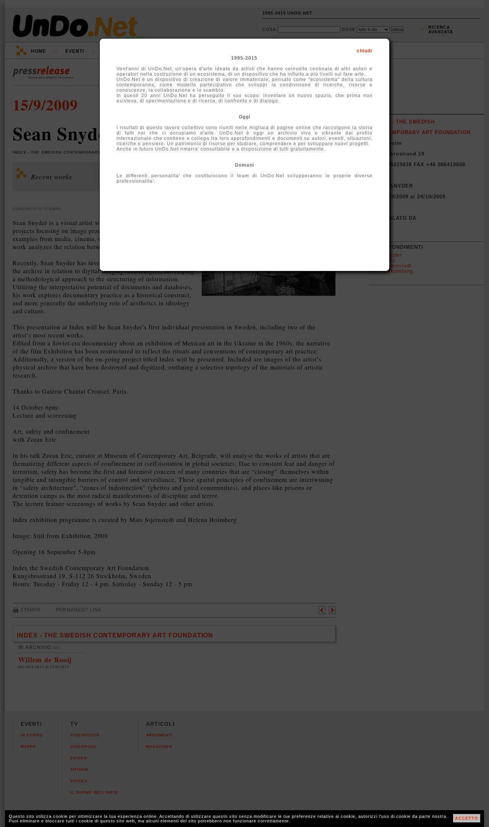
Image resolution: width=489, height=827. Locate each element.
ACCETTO (466, 818)
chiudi (364, 51)
